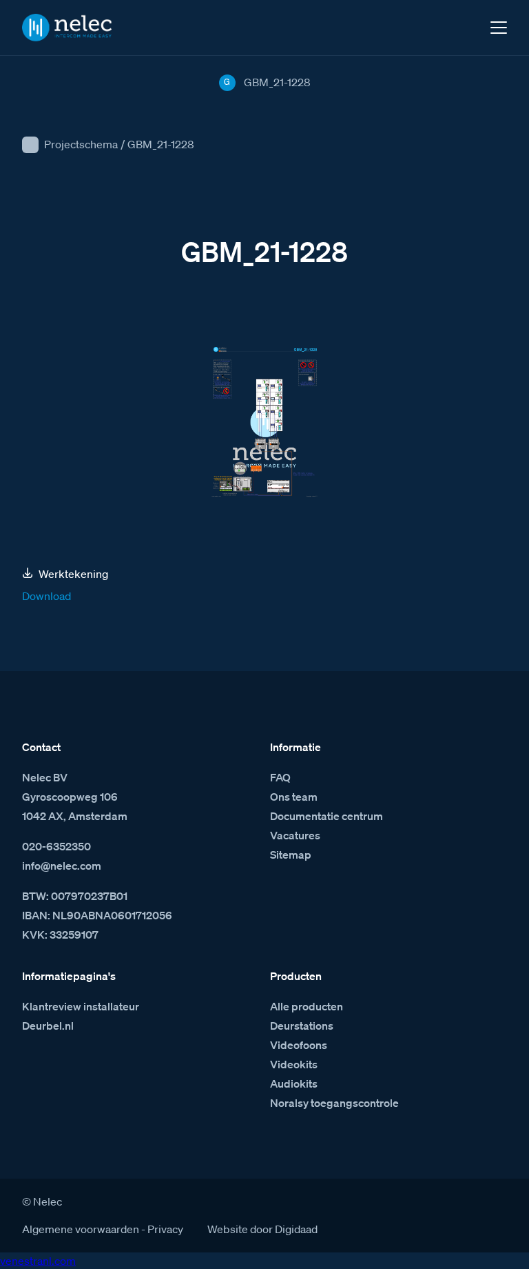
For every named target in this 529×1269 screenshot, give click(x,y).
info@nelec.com (61, 865)
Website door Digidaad (262, 1229)
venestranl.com (38, 1261)
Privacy (165, 1229)
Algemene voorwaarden (80, 1229)
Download (46, 596)
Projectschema (81, 144)
